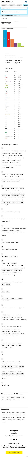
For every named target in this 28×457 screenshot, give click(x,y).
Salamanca (18, 397)
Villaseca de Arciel (10, 375)
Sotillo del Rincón (9, 336)
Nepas (20, 282)
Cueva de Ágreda (5, 204)
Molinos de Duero (14, 268)
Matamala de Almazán (6, 265)
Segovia (22, 397)
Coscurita (3, 202)
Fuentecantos (11, 230)
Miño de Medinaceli (21, 265)
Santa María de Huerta (16, 331)
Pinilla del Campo (5, 298)
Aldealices (20, 153)
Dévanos (17, 211)
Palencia (12, 397)
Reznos (11, 317)
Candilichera (8, 190)
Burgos (3, 397)
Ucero (3, 354)
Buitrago (3, 181)
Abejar (3, 150)
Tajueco (9, 343)
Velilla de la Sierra (5, 368)
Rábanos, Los (23, 319)
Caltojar (3, 190)
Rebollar (3, 314)
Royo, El (17, 319)
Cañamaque (4, 197)
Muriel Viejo (13, 275)
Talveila (13, 343)
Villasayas (3, 375)
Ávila (18, 399)
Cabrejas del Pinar (14, 188)
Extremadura (18, 417)
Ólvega (7, 291)
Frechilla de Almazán (6, 228)
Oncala (3, 291)
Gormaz (12, 242)
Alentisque (11, 157)
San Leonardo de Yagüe (6, 329)
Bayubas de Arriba (5, 176)
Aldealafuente (14, 153)
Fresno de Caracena (15, 228)
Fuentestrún (4, 235)
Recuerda (8, 314)
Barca (8, 174)
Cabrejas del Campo (5, 188)
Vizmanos (22, 375)
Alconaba (12, 150)
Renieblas (18, 314)
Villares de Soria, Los (20, 373)
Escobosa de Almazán (6, 218)
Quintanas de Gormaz (14, 307)
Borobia (17, 179)
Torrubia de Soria (5, 347)
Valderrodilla (10, 366)
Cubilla (13, 202)
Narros (11, 282)
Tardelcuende (19, 343)
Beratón (11, 176)
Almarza (8, 160)
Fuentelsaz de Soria (5, 232)
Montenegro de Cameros (6, 272)
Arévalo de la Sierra (17, 165)
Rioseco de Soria (5, 319)
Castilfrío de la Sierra (6, 195)
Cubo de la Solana (20, 202)
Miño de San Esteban (6, 268)
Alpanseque (12, 162)
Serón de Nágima (16, 333)
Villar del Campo (5, 373)
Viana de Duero (22, 368)
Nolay (3, 284)
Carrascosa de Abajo (5, 193)
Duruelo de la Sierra (10, 211)
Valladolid (8, 399)
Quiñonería (22, 307)
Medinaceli (14, 265)
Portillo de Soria (13, 298)
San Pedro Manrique (16, 329)
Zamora (13, 399)
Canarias (17, 412)
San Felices (19, 326)
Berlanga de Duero (18, 176)
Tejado (7, 345)
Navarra (3, 422)
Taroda (3, 345)
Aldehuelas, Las (4, 157)
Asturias (13, 412)
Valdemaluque (13, 364)
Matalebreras (13, 263)
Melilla (18, 419)
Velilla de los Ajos (13, 368)
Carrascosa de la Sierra (15, 193)
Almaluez (3, 160)
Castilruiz (22, 195)
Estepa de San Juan (5, 221)
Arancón (17, 162)
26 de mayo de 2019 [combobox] (6, 8)
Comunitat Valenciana (6, 417)
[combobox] (15, 12)
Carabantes (15, 190)
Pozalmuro (20, 298)
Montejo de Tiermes (18, 270)
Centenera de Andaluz (12, 197)
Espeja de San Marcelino (16, 218)
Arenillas (10, 165)
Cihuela (8, 200)
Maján (8, 263)
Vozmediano (4, 378)
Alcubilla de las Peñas (6, 153)
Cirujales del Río (19, 200)
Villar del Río (12, 373)
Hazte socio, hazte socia (14, 452)
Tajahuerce (4, 343)
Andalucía (3, 412)
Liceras (11, 256)
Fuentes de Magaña (21, 232)
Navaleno (16, 282)
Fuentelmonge (18, 230)
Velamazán (21, 366)
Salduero (3, 326)
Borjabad (12, 179)
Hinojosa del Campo (13, 249)
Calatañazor (21, 188)
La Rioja (9, 419)
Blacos (3, 179)
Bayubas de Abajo (19, 174)
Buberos (22, 179)
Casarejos (23, 193)
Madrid (14, 419)
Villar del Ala (20, 371)
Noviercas (8, 284)
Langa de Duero (5, 256)
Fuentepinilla (13, 232)
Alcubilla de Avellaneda (20, 150)
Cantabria (23, 412)
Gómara (17, 242)
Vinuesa (17, 375)
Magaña (3, 263)
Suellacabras (17, 336)
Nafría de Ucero (5, 282)
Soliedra (22, 333)
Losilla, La (16, 256)
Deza (3, 211)
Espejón (24, 218)
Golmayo (8, 242)
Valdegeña (18, 361)
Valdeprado (4, 366)
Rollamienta (12, 319)
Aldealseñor (10, 155)
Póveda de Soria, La (5, 300)
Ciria (13, 200)
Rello (13, 314)
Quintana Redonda (5, 307)
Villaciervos (4, 371)
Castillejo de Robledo (15, 195)
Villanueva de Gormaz (12, 371)
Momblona (22, 268)
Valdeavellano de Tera (10, 361)
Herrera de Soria (5, 249)
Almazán (18, 160)
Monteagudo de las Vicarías (7, 270)
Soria (3, 336)
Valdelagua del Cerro (5, 364)
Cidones (23, 197)
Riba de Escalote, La (18, 317)
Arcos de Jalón (4, 165)
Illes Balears (4, 419)
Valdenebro (20, 364)
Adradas (7, 150)
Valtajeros (16, 366)
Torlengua (13, 345)
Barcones (13, 174)
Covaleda (8, 202)
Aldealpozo (4, 155)
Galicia (24, 417)
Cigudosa (3, 200)
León (8, 397)
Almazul (13, 160)
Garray (3, 242)
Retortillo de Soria (5, 317)
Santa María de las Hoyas (6, 333)
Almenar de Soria (5, 162)
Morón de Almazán (16, 272)
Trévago (11, 347)
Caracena (20, 190)
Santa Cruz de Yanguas (6, 331)
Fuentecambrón (5, 230)
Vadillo (3, 361)
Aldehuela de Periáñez (18, 155)
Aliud (16, 157)
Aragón (8, 412)
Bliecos (7, 179)
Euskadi (12, 417)
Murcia (23, 419)
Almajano (21, 157)
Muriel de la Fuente (5, 275)
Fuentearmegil (23, 228)
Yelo (8, 385)
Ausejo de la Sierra (5, 167)
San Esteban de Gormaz (11, 326)
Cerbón (19, 197)
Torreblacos (18, 345)
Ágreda (12, 167)
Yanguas (3, 385)
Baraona (3, 174)
